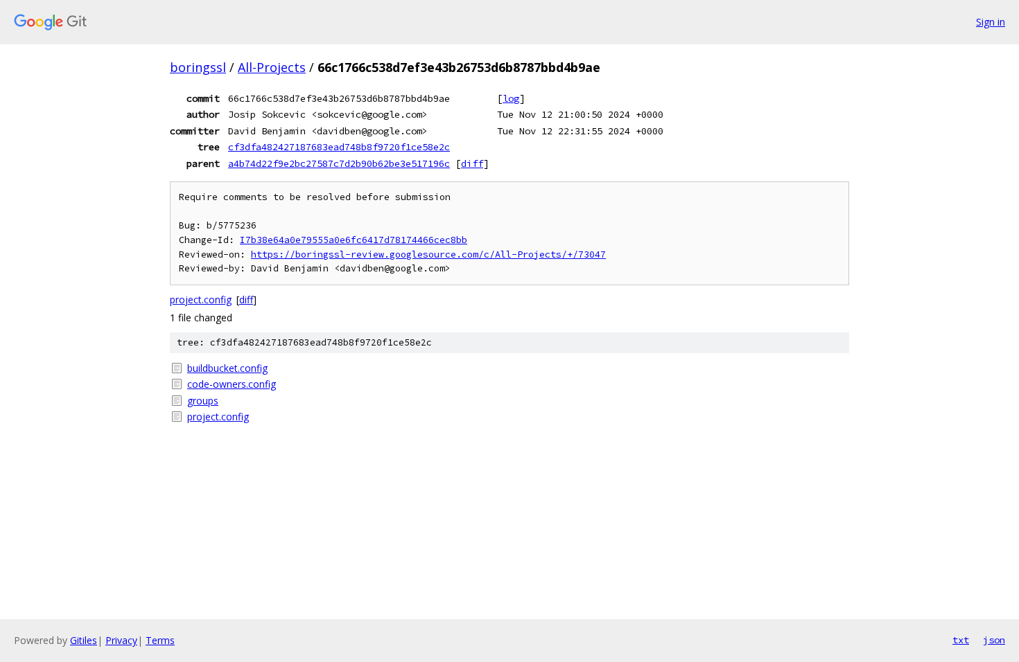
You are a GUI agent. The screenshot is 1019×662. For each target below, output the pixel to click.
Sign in (990, 21)
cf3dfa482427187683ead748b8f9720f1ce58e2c (339, 147)
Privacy (121, 640)
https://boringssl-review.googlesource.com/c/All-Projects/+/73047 (428, 254)
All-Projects (272, 67)
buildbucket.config (227, 368)
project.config (201, 299)
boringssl (198, 67)
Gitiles (83, 640)
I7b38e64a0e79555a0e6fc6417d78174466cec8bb (353, 240)
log (511, 98)
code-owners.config (231, 384)
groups (202, 400)
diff (472, 163)
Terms (160, 640)
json (994, 640)
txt (960, 640)
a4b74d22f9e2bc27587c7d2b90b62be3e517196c (339, 163)
